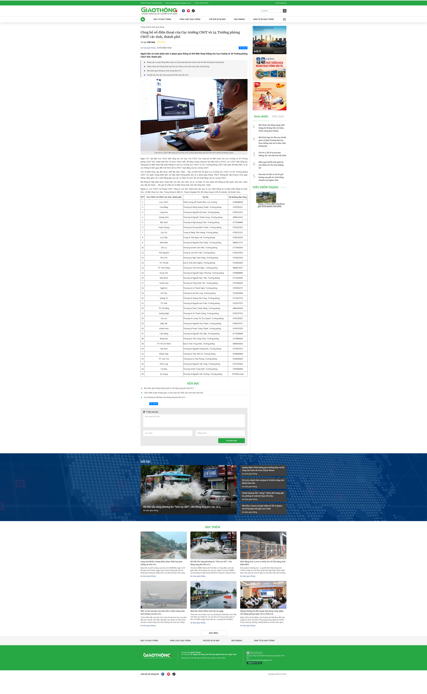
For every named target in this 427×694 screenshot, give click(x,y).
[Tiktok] (193, 10)
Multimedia (236, 641)
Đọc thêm (212, 527)
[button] (259, 207)
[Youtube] (188, 11)
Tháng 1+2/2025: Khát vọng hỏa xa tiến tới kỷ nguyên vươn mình (271, 205)
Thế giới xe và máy (211, 641)
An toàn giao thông (156, 27)
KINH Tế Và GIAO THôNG (263, 19)
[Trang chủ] (143, 19)
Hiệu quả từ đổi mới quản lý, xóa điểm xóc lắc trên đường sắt (271, 165)
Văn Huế (151, 42)
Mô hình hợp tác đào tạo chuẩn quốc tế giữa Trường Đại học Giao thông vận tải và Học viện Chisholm (272, 141)
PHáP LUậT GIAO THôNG (190, 19)
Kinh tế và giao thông (264, 641)
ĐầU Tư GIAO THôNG (162, 19)
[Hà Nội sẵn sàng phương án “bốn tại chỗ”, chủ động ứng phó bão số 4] (189, 489)
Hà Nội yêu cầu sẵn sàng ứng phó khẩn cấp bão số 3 (167, 75)
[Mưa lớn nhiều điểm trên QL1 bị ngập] (213, 595)
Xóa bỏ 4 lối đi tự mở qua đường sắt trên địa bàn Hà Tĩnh (272, 154)
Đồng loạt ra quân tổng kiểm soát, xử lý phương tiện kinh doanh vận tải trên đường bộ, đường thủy (185, 62)
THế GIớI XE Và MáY (217, 19)
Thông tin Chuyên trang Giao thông (151, 3)
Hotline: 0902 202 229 (201, 3)
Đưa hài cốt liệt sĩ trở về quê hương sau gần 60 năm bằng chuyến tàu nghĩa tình (271, 177)
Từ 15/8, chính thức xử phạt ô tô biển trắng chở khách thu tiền (263, 481)
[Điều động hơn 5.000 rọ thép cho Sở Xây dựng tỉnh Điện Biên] (263, 545)
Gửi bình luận (231, 441)
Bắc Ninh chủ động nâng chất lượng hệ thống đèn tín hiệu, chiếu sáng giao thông (272, 128)
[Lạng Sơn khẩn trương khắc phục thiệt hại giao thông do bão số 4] (164, 545)
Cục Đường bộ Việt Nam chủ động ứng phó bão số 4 (164, 397)
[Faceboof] (163, 674)
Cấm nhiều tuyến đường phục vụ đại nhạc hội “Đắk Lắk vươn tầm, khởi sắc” (173, 393)
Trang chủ (144, 27)
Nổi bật (145, 461)
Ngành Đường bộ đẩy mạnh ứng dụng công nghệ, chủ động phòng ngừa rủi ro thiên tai (262, 612)
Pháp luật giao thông (180, 641)
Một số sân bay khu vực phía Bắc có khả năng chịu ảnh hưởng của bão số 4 (163, 612)
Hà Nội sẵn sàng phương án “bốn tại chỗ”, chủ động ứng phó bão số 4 (182, 506)
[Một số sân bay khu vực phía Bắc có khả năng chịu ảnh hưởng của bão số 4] (164, 595)
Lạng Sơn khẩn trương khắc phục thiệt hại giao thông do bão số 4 (162, 563)
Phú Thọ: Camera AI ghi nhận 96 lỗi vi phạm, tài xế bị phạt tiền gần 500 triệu (262, 507)
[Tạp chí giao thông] (159, 10)
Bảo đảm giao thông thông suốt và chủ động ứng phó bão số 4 (169, 388)
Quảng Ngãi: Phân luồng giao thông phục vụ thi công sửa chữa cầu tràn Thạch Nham (263, 468)
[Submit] (284, 11)
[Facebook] (183, 11)
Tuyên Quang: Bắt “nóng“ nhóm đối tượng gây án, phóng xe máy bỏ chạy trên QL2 (263, 494)
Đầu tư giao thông (149, 641)
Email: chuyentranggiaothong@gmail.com (178, 3)
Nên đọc (193, 383)
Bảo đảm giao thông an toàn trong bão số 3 (164, 71)
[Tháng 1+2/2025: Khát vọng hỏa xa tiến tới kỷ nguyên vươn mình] (266, 197)
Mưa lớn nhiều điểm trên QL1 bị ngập (206, 611)
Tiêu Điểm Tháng (265, 187)
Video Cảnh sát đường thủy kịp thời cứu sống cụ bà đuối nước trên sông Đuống (178, 66)
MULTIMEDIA (239, 19)
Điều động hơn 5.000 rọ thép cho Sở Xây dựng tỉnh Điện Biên (263, 563)
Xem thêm (213, 633)
